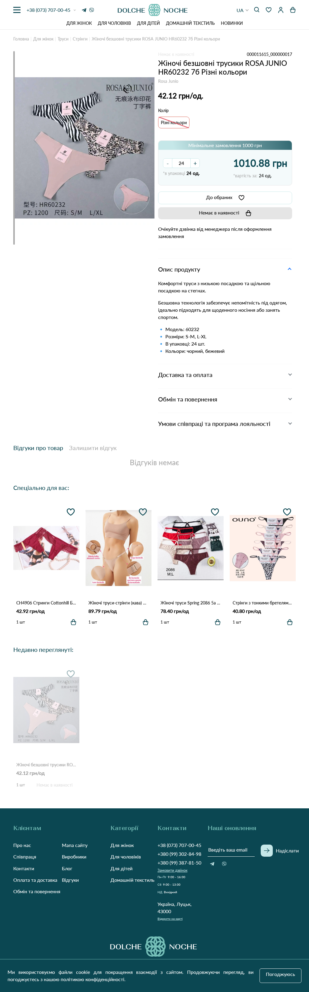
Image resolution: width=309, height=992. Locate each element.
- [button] (168, 163)
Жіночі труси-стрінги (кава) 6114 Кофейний (118, 602)
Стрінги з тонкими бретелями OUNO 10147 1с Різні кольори (263, 602)
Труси (63, 38)
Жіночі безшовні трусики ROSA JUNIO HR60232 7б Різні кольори (46, 764)
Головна (21, 38)
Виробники (74, 856)
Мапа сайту (75, 845)
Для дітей (148, 23)
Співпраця (24, 856)
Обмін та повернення (36, 891)
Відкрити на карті (170, 918)
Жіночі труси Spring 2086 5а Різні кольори (191, 602)
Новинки (232, 23)
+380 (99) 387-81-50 (179, 862)
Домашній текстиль (190, 23)
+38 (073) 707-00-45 (179, 845)
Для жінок (79, 23)
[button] (242, 10)
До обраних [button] (219, 197)
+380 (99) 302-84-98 (179, 854)
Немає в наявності (219, 212)
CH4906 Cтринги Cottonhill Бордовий (46, 602)
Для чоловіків (114, 23)
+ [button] (195, 163)
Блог (67, 868)
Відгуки (70, 880)
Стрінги (80, 38)
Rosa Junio (168, 81)
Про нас (22, 845)
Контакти (23, 868)
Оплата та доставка (35, 880)
